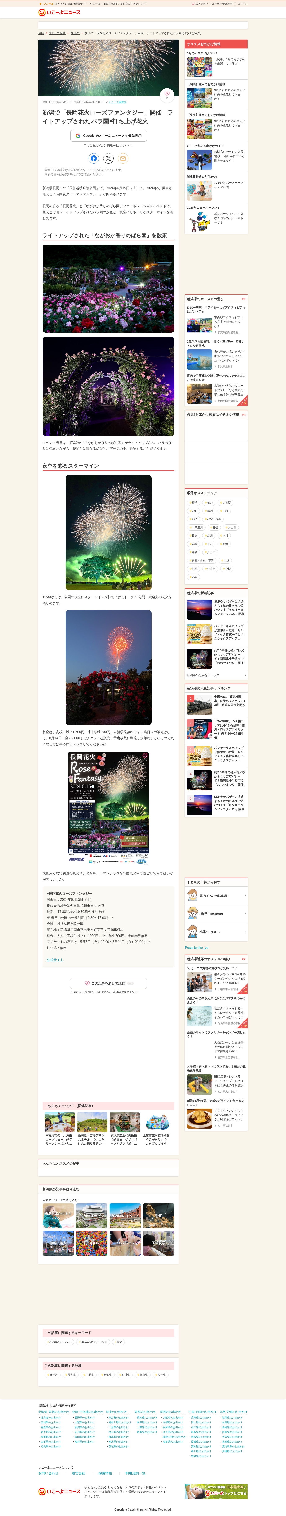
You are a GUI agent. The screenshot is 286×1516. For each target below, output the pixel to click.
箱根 (194, 544)
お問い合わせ (48, 1473)
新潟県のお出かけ (85, 1427)
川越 (226, 560)
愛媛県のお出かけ (201, 1441)
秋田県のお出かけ (51, 1436)
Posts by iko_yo (196, 947)
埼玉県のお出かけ (119, 1432)
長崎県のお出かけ (232, 1427)
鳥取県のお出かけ (201, 1432)
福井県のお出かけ (85, 1441)
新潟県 (108, 1374)
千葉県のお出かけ (119, 1427)
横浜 (194, 502)
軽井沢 (54, 1374)
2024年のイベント (60, 1342)
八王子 (211, 552)
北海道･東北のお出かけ (53, 1411)
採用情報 (105, 1473)
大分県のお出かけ (232, 1436)
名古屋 (227, 502)
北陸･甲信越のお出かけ (87, 1411)
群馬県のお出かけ (119, 1436)
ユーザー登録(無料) (223, 3)
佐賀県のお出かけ (232, 1422)
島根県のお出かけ (201, 1436)
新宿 (210, 511)
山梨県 (90, 1374)
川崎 (225, 511)
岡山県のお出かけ (201, 1422)
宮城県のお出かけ (51, 1422)
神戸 (194, 511)
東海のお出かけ (145, 1411)
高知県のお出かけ (201, 1446)
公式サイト (55, 960)
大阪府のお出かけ (173, 1417)
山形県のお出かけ (51, 1441)
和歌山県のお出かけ (174, 1436)
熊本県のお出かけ (232, 1432)
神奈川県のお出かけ (120, 1422)
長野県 (72, 1374)
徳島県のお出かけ (201, 1456)
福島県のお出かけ (51, 1446)
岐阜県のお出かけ (147, 1422)
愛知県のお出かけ (147, 1417)
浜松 (194, 568)
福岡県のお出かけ (232, 1417)
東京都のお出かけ (119, 1417)
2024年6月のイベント (94, 1342)
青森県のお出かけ (51, 1427)
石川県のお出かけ (85, 1432)
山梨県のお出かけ (85, 1422)
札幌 (215, 527)
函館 (194, 577)
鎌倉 (194, 552)
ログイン (243, 3)
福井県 (162, 1374)
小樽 (228, 568)
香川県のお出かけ (201, 1451)
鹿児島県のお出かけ (233, 1446)
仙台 (210, 502)
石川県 (126, 1374)
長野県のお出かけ (85, 1417)
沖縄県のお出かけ (232, 1451)
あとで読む (201, 3)
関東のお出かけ (116, 1411)
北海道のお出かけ (51, 1417)
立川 (225, 535)
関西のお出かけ (170, 1411)
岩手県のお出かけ (51, 1432)
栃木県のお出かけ (119, 1441)
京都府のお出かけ (173, 1422)
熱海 (225, 544)
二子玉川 (197, 527)
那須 (194, 519)
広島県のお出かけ (201, 1417)
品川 (210, 535)
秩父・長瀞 (214, 519)
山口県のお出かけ (201, 1427)
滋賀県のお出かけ (173, 1441)
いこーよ (49, 3)
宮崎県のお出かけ (232, 1441)
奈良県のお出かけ (173, 1432)
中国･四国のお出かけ (202, 1411)
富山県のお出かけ (85, 1436)
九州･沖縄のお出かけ (233, 1411)
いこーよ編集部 (117, 102)
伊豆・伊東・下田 (203, 560)
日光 (194, 535)
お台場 (232, 527)
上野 (210, 544)
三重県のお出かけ (147, 1427)
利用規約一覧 (135, 1473)
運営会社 (78, 1473)
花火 (119, 1342)
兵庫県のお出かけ (173, 1427)
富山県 (144, 1374)
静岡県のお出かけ (147, 1432)
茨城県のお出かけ (119, 1446)
